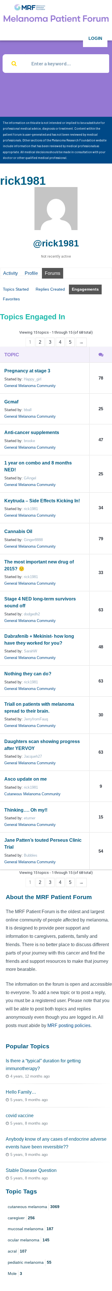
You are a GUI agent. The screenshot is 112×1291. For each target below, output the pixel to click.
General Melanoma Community (30, 386)
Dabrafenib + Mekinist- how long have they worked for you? (39, 640)
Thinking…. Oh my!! (25, 810)
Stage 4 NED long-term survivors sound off (40, 602)
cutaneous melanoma (33, 1206)
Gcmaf (11, 401)
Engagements (85, 289)
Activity (10, 273)
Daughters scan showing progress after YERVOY (42, 745)
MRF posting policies (68, 1025)
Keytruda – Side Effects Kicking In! (42, 500)
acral (17, 1251)
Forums (52, 273)
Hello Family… (21, 1092)
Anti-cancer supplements (31, 432)
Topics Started (16, 289)
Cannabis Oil (18, 531)
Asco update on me (25, 779)
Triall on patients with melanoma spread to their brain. (39, 707)
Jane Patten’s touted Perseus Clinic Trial (43, 843)
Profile (31, 273)
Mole (15, 1273)
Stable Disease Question (31, 1170)
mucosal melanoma (30, 1228)
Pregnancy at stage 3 (27, 370)
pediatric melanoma (29, 1262)
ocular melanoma (28, 1240)
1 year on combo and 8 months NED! (38, 466)
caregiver (21, 1218)
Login (95, 38)
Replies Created (50, 289)
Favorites (11, 299)
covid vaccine (20, 1115)
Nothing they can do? (27, 673)
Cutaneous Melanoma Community (32, 794)
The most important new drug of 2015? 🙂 (39, 565)
